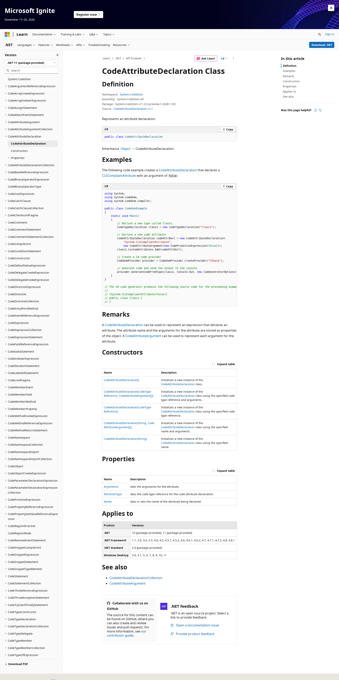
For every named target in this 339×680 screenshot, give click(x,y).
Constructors (291, 81)
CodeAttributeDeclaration (178, 170)
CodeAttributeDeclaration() (121, 380)
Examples (289, 71)
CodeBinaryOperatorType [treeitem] (24, 186)
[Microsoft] (7, 34)
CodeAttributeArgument (143, 336)
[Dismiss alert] (331, 8)
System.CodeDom (131, 94)
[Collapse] (57, 55)
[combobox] (31, 63)
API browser (134, 58)
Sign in (329, 34)
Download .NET (322, 45)
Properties (289, 86)
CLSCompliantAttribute (119, 175)
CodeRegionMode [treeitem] (19, 533)
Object (125, 149)
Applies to (289, 91)
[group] (169, 247)
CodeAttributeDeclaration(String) (125, 439)
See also (288, 96)
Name (108, 501)
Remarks (288, 76)
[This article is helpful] (315, 110)
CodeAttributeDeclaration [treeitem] (28, 143)
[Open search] (320, 34)
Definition (289, 66)
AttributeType (113, 494)
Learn (106, 58)
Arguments (111, 486)
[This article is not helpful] (320, 110)
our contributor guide (126, 633)
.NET (118, 58)
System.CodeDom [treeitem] (19, 79)
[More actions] (233, 58)
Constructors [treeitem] (19, 151)
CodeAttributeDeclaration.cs (131, 109)
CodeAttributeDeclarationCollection (135, 578)
